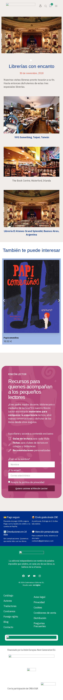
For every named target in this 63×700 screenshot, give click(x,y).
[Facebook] (23, 576)
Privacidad (39, 602)
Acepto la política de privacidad (27, 482)
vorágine (36, 585)
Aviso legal (39, 597)
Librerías (31, 60)
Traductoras (10, 606)
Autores (8, 600)
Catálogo (8, 595)
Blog (6, 621)
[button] (56, 6)
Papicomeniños (11, 337)
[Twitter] (29, 576)
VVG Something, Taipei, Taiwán (31, 137)
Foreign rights (11, 616)
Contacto (8, 627)
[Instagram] (39, 576)
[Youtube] (34, 576)
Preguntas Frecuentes (40, 625)
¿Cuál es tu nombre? (19, 459)
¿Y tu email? (14, 470)
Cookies (38, 607)
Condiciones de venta (45, 612)
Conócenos (9, 611)
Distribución (40, 618)
